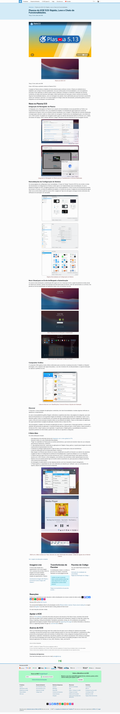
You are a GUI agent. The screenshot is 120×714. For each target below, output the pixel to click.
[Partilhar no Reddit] (33, 599)
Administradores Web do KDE (34, 709)
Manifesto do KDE (89, 693)
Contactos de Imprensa (58, 692)
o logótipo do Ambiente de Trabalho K (64, 709)
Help (70, 688)
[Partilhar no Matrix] (83, 597)
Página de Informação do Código (79, 575)
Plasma (21, 686)
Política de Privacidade (74, 693)
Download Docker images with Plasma (38, 581)
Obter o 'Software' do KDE (74, 690)
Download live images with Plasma (39, 579)
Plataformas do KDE (24, 690)
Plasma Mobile (23, 692)
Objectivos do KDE (40, 690)
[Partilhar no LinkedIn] (31, 599)
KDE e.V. (87, 688)
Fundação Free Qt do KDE (91, 690)
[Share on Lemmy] (35, 599)
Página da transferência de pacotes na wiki (59, 588)
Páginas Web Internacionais (91, 695)
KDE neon (22, 693)
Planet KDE (55, 690)
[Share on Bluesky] (87, 597)
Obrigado (55, 695)
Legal (99, 709)
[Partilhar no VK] (42, 599)
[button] (94, 1)
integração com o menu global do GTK (62, 438)
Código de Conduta (73, 692)
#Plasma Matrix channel (66, 605)
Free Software (38, 616)
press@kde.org (57, 656)
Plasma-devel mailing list (79, 605)
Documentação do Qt (40, 688)
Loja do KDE (88, 686)
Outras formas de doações (39, 679)
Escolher (80, 679)
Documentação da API (41, 686)
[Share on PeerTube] (40, 599)
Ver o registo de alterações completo (38, 559)
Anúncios (31, 7)
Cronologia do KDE (90, 692)
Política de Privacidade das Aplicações (74, 696)
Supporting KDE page (66, 621)
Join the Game (54, 623)
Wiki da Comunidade (73, 686)
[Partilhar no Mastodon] (85, 597)
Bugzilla (37, 606)
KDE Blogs (55, 688)
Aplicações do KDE (24, 688)
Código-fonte (39, 692)
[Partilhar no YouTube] (38, 599)
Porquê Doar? (43, 674)
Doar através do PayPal (48, 676)
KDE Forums (43, 602)
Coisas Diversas (56, 693)
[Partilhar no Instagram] (45, 599)
